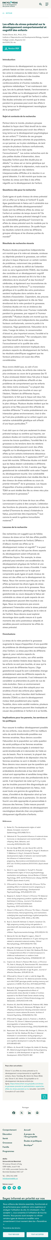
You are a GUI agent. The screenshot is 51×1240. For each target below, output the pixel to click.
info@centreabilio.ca (10, 1178)
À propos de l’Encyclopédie (30, 1135)
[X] (21, 1113)
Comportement (9, 1130)
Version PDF (13, 48)
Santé (5, 1138)
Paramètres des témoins (11, 1228)
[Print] (37, 1113)
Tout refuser (13, 1234)
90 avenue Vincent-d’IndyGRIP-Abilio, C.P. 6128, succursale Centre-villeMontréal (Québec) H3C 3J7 (15, 1168)
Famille (6, 1147)
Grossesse (7, 1143)
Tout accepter (37, 1234)
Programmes (8, 1151)
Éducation (7, 1134)
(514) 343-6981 (11, 1176)
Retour (9, 13)
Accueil (27, 1130)
